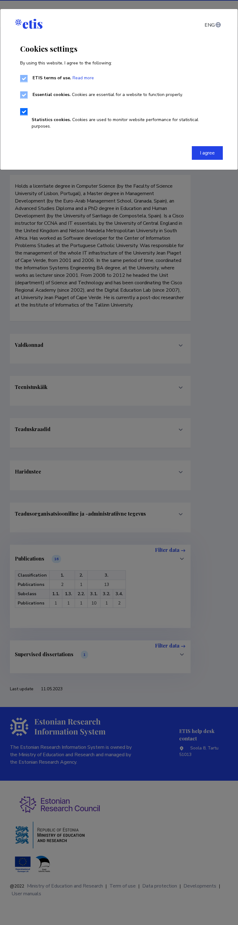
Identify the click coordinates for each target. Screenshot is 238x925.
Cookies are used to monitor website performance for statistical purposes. (115, 123)
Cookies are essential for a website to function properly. (108, 95)
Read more (83, 78)
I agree (207, 153)
